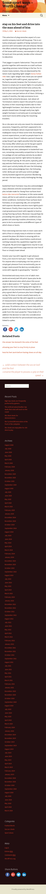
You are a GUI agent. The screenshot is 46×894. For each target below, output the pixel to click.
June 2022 (8, 626)
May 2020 (8, 716)
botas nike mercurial (10, 194)
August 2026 (9, 445)
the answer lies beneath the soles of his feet (20, 342)
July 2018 (8, 796)
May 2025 (8, 499)
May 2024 (8, 543)
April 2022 (8, 633)
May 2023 (8, 586)
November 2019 (10, 738)
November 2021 (10, 651)
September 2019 (11, 745)
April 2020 (8, 720)
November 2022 (10, 608)
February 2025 (10, 510)
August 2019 (9, 749)
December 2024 (10, 517)
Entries (9, 851)
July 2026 (8, 449)
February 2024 (10, 554)
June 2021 (8, 669)
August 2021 (9, 662)
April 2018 (8, 807)
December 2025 (10, 474)
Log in (7, 848)
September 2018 (11, 789)
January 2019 (9, 774)
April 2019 (8, 764)
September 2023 (11, 572)
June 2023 (8, 583)
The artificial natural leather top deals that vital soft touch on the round (16, 409)
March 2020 (9, 724)
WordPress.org (10, 859)
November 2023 (10, 564)
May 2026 (8, 456)
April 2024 (8, 546)
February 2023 (10, 597)
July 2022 (8, 622)
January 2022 (9, 644)
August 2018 (9, 792)
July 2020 (8, 709)
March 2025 (9, 507)
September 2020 (11, 702)
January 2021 (9, 687)
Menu (4, 15)
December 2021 (10, 648)
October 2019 (9, 742)
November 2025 (10, 478)
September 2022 (11, 615)
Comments (10, 855)
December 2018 (10, 778)
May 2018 (8, 803)
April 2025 (8, 503)
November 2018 (10, 782)
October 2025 (9, 481)
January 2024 (9, 557)
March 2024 (9, 550)
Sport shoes (9, 833)
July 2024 (8, 535)
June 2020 (8, 713)
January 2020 (9, 731)
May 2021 (8, 673)
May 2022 (8, 630)
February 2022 (10, 640)
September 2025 (11, 485)
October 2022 (9, 611)
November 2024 (10, 521)
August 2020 (9, 706)
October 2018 (9, 785)
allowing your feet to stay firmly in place (18, 347)
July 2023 (8, 579)
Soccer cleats (21, 31)
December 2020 (10, 691)
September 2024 (11, 528)
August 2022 (9, 619)
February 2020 (10, 727)
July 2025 (8, 492)
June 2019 (8, 756)
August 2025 (9, 488)
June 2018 (8, 800)
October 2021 (9, 655)
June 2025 (8, 496)
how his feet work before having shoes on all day (21, 352)
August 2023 (9, 575)
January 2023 (9, 601)
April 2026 (8, 459)
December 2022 (10, 604)
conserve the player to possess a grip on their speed (23, 373)
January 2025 (9, 514)
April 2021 (8, 677)
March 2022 (9, 637)
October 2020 (9, 698)
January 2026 (9, 470)
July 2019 (8, 753)
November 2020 (10, 695)
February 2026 (10, 467)
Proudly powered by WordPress (23, 889)
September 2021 (11, 659)
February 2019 (10, 771)
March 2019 (9, 767)
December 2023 (10, 561)
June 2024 (8, 539)
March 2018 (9, 811)
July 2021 (8, 666)
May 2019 (8, 760)
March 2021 (9, 680)
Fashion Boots (10, 826)
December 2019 (10, 735)
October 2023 (9, 568)
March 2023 (9, 593)
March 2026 (9, 463)
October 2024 (9, 525)
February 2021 (10, 684)
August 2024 (9, 532)
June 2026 (8, 452)
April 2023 (8, 590)
